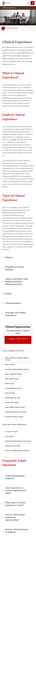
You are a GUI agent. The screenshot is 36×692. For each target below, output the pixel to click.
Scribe (8, 294)
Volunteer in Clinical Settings (14, 268)
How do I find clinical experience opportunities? (15, 517)
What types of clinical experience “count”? (15, 504)
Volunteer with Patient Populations (15, 314)
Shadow (9, 257)
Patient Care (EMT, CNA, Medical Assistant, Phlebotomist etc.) (16, 281)
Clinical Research (13, 303)
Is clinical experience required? (14, 477)
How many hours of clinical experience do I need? (15, 490)
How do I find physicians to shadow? (16, 530)
